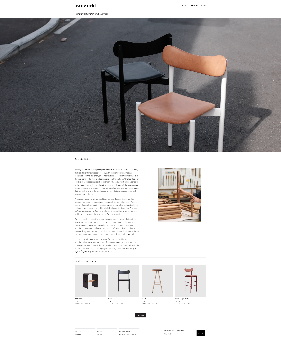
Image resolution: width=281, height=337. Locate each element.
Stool (77, 301)
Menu (184, 5)
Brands (84, 14)
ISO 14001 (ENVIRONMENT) (127, 334)
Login (203, 6)
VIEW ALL (140, 315)
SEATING (99, 331)
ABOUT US (78, 331)
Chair (110, 301)
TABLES (99, 334)
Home (77, 14)
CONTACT (78, 334)
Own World (85, 5)
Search (194, 5)
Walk (110, 298)
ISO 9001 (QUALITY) (125, 331)
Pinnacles (79, 298)
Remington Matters (83, 304)
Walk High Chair (181, 298)
